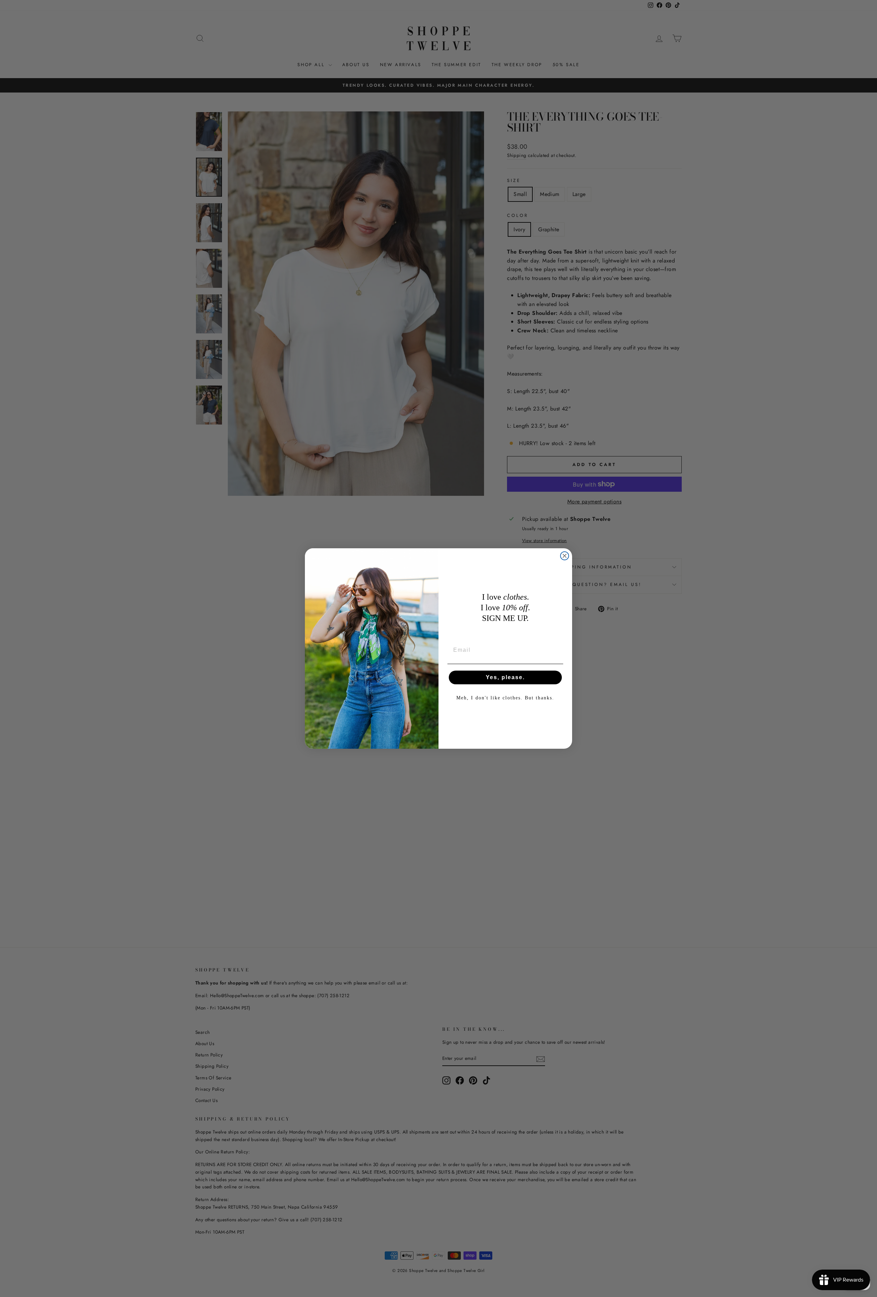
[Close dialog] (564, 556)
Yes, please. (505, 677)
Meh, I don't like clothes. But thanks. (505, 697)
